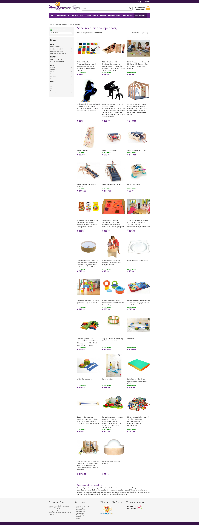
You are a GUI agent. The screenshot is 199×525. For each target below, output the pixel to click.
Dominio (52, 67)
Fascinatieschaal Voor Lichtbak (137, 261)
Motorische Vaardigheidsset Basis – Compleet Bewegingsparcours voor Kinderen (138, 303)
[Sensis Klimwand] (88, 136)
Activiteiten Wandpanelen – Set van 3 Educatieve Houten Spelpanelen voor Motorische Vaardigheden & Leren (87, 223)
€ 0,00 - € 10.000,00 (56, 59)
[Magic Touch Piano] (138, 170)
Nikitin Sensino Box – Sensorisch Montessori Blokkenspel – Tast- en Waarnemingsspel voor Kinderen (138, 65)
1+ (51, 84)
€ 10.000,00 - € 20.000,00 (57, 61)
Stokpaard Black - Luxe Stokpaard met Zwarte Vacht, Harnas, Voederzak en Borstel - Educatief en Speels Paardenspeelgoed (88, 107)
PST (51, 78)
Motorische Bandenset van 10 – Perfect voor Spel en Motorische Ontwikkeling (113, 303)
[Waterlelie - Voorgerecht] (88, 365)
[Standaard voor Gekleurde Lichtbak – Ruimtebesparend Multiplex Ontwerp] (113, 246)
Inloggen (139, 2)
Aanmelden (147, 2)
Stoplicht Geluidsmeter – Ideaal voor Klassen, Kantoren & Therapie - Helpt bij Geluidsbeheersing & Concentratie (138, 223)
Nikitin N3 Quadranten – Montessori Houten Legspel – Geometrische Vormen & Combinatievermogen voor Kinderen (87, 66)
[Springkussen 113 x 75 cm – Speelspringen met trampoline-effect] (138, 365)
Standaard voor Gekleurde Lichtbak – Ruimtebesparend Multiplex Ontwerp (111, 263)
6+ (51, 91)
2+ (51, 86)
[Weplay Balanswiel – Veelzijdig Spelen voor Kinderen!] (113, 325)
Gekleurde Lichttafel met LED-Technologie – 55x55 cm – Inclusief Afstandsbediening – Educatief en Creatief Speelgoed (113, 223)
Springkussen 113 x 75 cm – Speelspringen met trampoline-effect (137, 381)
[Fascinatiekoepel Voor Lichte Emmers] (113, 447)
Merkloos (53, 76)
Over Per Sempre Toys (82, 506)
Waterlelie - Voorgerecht (85, 379)
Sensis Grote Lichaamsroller (136, 150)
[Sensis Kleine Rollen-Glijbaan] (113, 170)
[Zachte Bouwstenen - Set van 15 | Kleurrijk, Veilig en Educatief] (88, 287)
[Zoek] (130, 8)
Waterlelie (130, 339)
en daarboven (58, 53)
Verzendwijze (80, 508)
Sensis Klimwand (82, 150)
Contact (78, 517)
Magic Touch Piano (133, 184)
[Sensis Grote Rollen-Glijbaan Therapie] (88, 170)
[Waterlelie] (138, 325)
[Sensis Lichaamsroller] (113, 136)
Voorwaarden (80, 513)
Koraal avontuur (107, 379)
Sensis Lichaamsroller (109, 150)
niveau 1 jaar (54, 93)
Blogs (78, 518)
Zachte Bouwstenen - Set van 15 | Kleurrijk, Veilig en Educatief (88, 302)
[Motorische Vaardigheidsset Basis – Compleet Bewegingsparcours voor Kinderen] (138, 287)
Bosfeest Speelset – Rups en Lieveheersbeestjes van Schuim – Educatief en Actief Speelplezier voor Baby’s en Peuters (88, 342)
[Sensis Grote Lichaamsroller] (138, 136)
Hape (52, 74)
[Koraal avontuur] (113, 365)
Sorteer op (135, 33)
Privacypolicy (80, 515)
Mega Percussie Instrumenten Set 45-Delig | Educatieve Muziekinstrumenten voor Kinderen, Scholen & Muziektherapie (138, 421)
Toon (78, 33)
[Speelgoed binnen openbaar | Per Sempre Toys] (64, 7)
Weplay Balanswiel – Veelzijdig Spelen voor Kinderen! (112, 340)
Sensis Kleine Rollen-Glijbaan (111, 184)
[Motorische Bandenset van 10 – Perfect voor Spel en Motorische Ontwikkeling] (113, 287)
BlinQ (52, 72)
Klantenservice (80, 511)
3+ (51, 88)
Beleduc (52, 70)
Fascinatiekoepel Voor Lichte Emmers (111, 462)
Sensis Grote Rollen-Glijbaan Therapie (86, 185)
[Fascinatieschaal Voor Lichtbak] (138, 246)
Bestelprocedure (81, 509)
